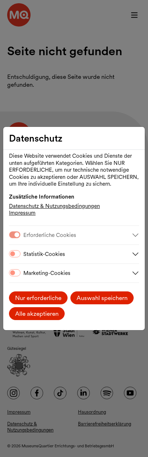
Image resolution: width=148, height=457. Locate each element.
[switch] (14, 253)
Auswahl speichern (102, 297)
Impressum (22, 213)
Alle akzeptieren (37, 313)
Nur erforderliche (38, 297)
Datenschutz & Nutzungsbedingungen (54, 206)
